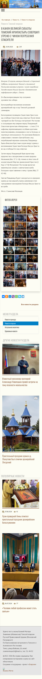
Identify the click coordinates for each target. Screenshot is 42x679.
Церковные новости (11, 331)
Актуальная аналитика (12, 327)
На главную (6, 20)
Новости (16, 20)
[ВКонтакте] (3, 296)
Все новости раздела (29, 304)
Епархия (32, 664)
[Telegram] (23, 296)
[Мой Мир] (9, 296)
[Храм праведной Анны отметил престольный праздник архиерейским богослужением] (20, 494)
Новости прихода (10, 319)
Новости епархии (28, 20)
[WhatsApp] (16, 296)
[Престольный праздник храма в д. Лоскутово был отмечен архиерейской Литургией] (20, 423)
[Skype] (19, 296)
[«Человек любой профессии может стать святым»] (20, 566)
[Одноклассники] (6, 296)
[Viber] (13, 296)
